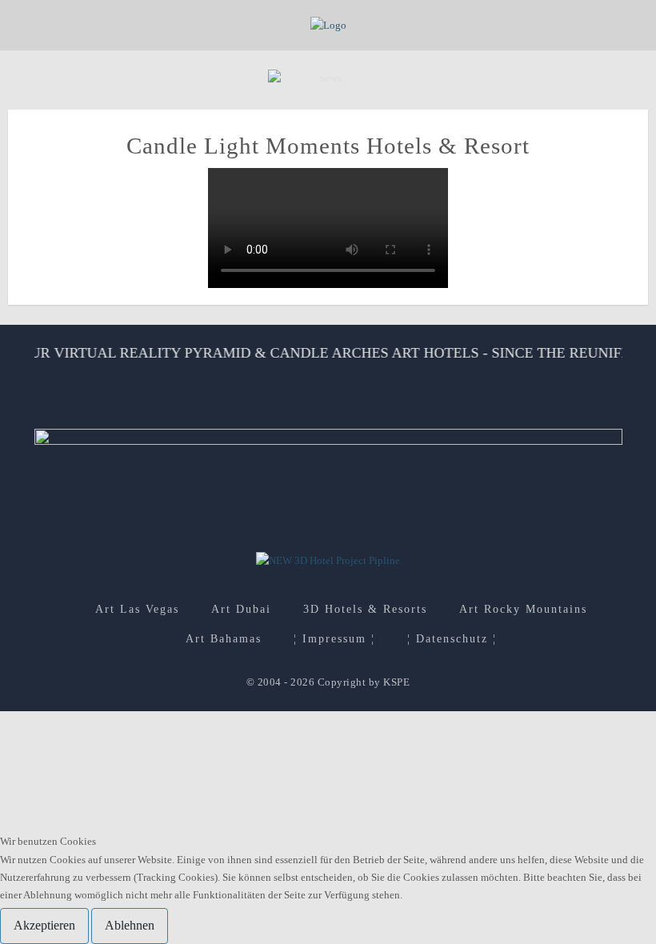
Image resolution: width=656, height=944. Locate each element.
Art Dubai (241, 609)
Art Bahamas (224, 639)
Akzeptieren (44, 925)
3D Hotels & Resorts (365, 609)
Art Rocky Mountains (523, 609)
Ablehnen (129, 925)
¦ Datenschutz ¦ (452, 639)
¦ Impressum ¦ (334, 639)
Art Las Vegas (137, 609)
